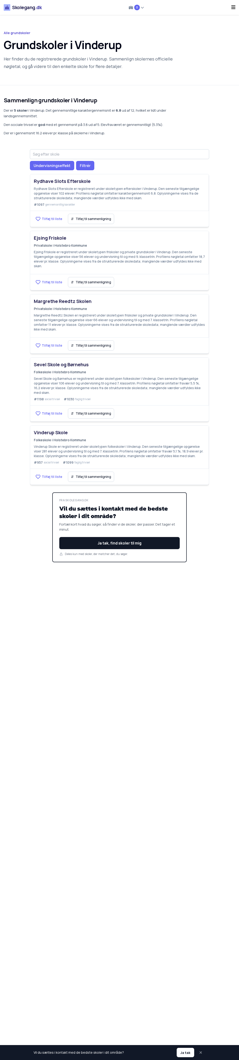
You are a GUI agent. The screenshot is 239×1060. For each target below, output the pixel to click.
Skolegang (27, 7)
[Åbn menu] (233, 7)
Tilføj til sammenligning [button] (91, 219)
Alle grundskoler (17, 33)
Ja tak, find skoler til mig (119, 543)
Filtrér (85, 165)
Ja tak (185, 1052)
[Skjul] (201, 1052)
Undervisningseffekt (52, 165)
